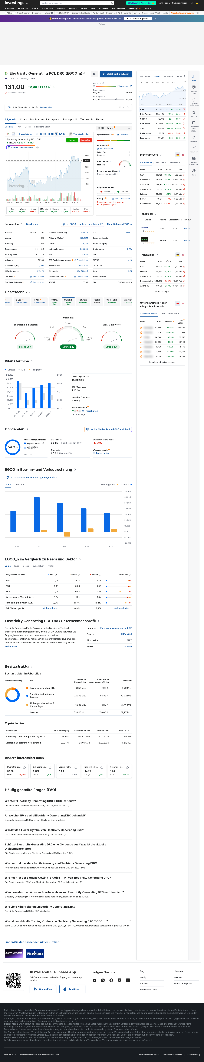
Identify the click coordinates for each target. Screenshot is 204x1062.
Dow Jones (145, 123)
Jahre (8, 484)
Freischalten (52, 608)
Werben (178, 977)
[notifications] (192, 2)
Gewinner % (160, 162)
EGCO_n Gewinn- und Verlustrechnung (38, 469)
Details (187, 229)
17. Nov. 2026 (82, 266)
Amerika (127, 13)
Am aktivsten (146, 162)
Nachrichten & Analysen (44, 119)
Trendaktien (147, 254)
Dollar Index (145, 133)
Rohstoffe (168, 76)
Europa (137, 13)
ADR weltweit (98, 13)
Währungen (145, 76)
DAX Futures (145, 114)
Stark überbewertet (170, 313)
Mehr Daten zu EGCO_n (119, 224)
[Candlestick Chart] (7, 134)
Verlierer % (175, 162)
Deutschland (37, 13)
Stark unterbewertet (149, 313)
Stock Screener (118, 8)
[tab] (22, 301)
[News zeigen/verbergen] (71, 134)
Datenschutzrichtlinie (173, 1055)
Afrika (166, 13)
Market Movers (149, 154)
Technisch (86, 119)
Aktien (9, 13)
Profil (19, 127)
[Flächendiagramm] (13, 134)
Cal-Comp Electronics (42, 767)
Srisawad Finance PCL (120, 767)
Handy (143, 977)
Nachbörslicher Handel (81, 13)
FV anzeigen (123, 86)
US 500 (143, 119)
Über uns (178, 971)
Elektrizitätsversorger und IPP (116, 628)
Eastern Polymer (66, 767)
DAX (142, 109)
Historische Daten (42, 127)
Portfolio (144, 983)
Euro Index (145, 138)
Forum (99, 119)
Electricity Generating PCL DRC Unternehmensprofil (50, 621)
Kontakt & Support (183, 983)
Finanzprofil (70, 119)
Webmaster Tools (148, 989)
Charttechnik (16, 292)
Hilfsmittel (126, 634)
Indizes (157, 76)
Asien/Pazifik (156, 13)
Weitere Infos (46, 107)
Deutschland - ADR (114, 13)
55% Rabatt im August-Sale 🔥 (141, 3)
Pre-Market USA (62, 13)
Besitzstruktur (17, 666)
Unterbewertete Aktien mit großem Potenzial (153, 304)
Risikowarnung (193, 1055)
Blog (142, 971)
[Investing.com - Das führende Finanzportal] (16, 3)
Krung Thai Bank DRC (94, 767)
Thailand (127, 646)
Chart (23, 119)
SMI (142, 128)
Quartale (19, 484)
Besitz (28, 127)
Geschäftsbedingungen (148, 1055)
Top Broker (146, 213)
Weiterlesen (11, 646)
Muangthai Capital (15, 767)
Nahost (145, 13)
